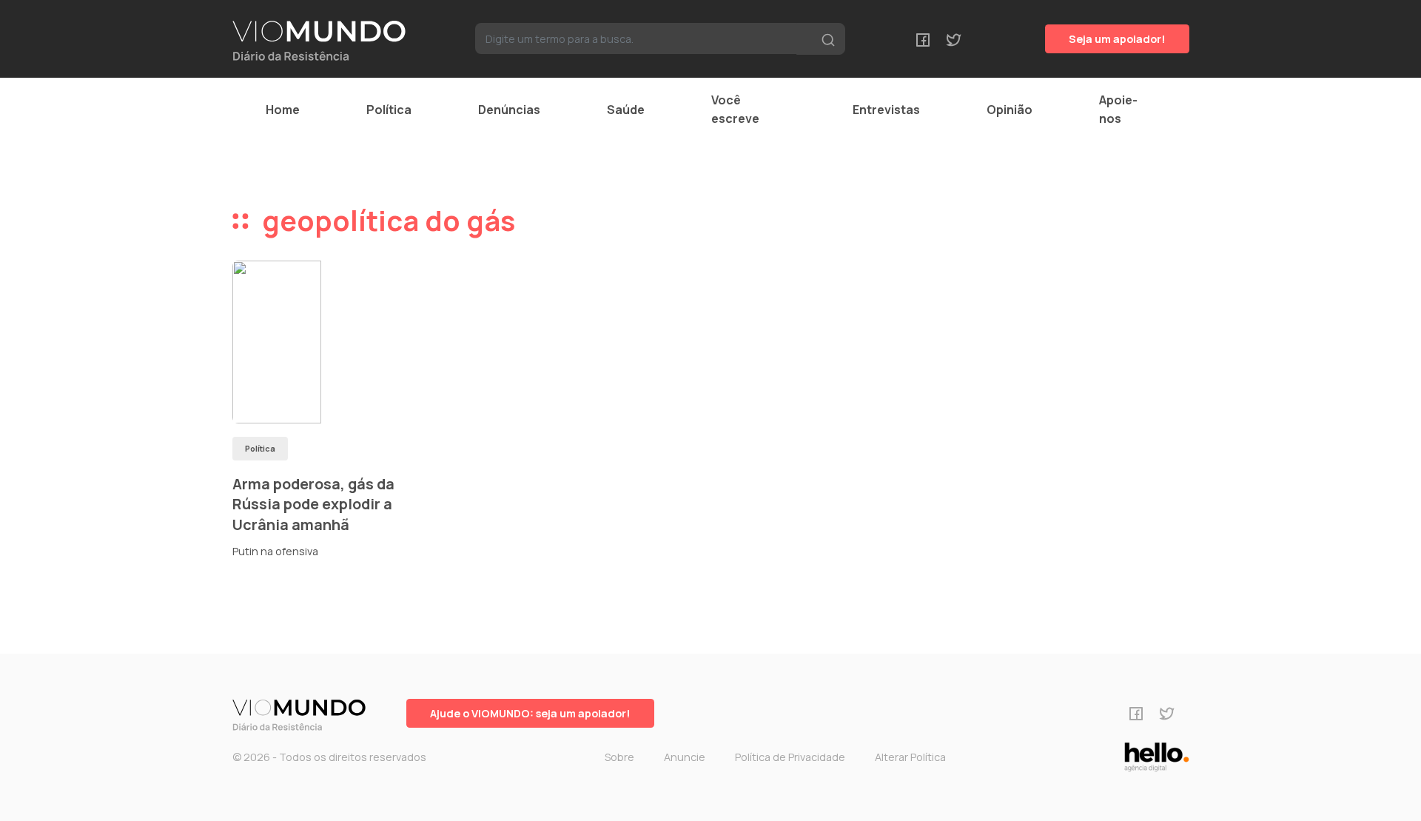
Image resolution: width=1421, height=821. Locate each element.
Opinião (1009, 109)
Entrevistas (886, 109)
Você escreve (735, 109)
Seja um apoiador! (1117, 39)
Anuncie (684, 757)
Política (388, 109)
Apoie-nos (1118, 109)
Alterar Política (910, 757)
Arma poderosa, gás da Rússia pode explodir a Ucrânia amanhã (313, 504)
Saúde (626, 109)
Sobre (619, 757)
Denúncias (509, 109)
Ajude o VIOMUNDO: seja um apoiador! (530, 713)
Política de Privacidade (790, 757)
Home (283, 109)
